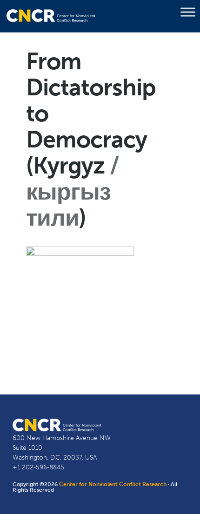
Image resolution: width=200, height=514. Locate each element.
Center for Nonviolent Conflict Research (113, 484)
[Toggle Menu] (187, 12)
